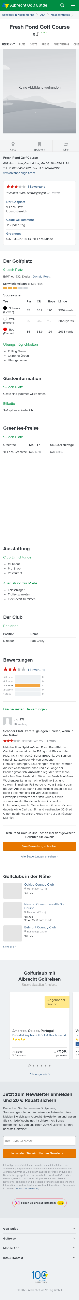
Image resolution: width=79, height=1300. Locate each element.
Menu (73, 5)
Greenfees (13, 233)
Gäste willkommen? (20, 219)
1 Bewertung (36, 186)
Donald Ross (41, 276)
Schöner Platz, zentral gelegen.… (28, 193)
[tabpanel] (39, 1027)
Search (62, 5)
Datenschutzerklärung (27, 1188)
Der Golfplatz (15, 202)
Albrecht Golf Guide (28, 5)
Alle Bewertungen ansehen (38, 856)
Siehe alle (8, 946)
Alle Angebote (38, 1074)
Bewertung (36, 669)
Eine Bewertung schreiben (39, 846)
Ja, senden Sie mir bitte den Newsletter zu (39, 1153)
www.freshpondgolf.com (19, 173)
